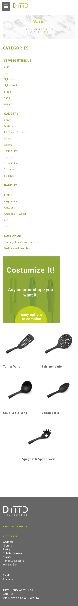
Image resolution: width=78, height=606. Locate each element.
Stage (7, 91)
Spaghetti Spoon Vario (39, 459)
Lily (6, 73)
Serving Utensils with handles (21, 242)
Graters (8, 126)
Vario (7, 98)
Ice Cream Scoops (15, 132)
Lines (8, 195)
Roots (7, 226)
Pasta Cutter (11, 151)
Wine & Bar (10, 564)
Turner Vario (11, 366)
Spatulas (9, 169)
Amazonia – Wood (15, 214)
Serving (37, 29)
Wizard (8, 104)
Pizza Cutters (12, 163)
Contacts (8, 579)
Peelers (8, 157)
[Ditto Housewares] (20, 6)
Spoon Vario (50, 413)
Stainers (8, 557)
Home (27, 29)
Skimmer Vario (51, 366)
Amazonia (10, 207)
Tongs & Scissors (13, 561)
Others (8, 144)
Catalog (7, 575)
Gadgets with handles (17, 248)
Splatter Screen (12, 553)
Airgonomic (10, 201)
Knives (8, 138)
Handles (11, 185)
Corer (7, 120)
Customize (12, 236)
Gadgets (11, 114)
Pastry (6, 549)
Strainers (9, 175)
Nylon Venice (12, 85)
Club (6, 67)
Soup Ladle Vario (15, 413)
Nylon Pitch (10, 79)
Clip (6, 220)
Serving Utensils (17, 60)
